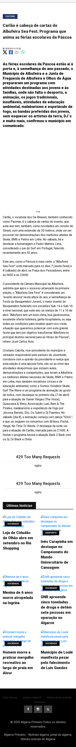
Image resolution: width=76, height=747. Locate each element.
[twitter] (48, 709)
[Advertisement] (38, 171)
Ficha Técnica (10, 697)
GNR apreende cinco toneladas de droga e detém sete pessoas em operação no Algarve (56, 610)
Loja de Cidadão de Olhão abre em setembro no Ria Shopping (18, 540)
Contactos (39, 702)
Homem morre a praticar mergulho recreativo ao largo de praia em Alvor (18, 662)
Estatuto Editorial (32, 697)
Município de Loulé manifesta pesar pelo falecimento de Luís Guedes (57, 660)
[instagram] (38, 709)
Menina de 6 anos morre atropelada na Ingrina (18, 597)
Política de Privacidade (59, 697)
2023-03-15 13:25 (13, 49)
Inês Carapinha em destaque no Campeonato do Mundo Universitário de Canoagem (57, 554)
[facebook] (28, 709)
